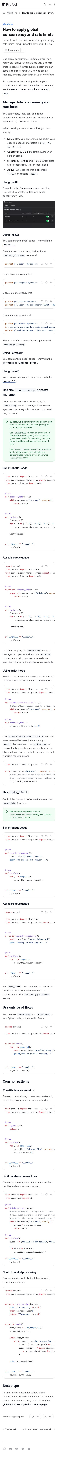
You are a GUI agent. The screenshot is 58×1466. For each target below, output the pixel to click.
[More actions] (54, 4)
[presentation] (29, 263)
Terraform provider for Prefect (20, 362)
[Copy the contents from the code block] (46, 263)
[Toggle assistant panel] (50, 4)
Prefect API (9, 381)
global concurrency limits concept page (25, 1404)
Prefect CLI (9, 244)
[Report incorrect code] (42, 263)
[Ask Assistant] (51, 263)
